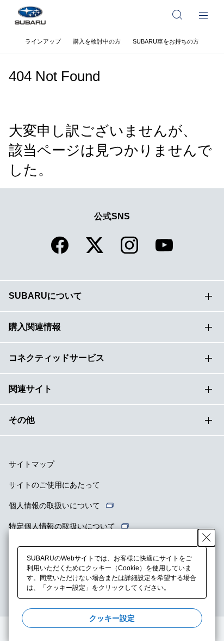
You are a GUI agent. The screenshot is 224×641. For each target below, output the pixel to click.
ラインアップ (43, 41)
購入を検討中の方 (97, 41)
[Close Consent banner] (206, 537)
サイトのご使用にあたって (54, 484)
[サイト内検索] (177, 15)
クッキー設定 (112, 618)
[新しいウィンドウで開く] (60, 251)
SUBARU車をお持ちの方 (166, 41)
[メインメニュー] (203, 15)
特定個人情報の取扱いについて (62, 526)
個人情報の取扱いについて (54, 505)
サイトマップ (31, 464)
